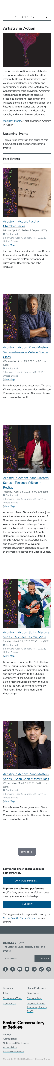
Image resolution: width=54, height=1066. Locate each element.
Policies (7, 1034)
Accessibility (10, 1047)
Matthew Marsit (12, 121)
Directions (33, 993)
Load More (27, 852)
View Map (9, 245)
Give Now (27, 904)
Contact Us (9, 1003)
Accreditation (10, 1039)
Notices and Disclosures (16, 1043)
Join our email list (33, 880)
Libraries (8, 988)
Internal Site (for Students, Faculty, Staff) (37, 1007)
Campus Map (34, 998)
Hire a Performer (36, 988)
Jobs (5, 993)
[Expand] (47, 17)
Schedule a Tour (12, 998)
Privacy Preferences (13, 1051)
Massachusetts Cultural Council (20, 918)
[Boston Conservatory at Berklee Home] (27, 1025)
